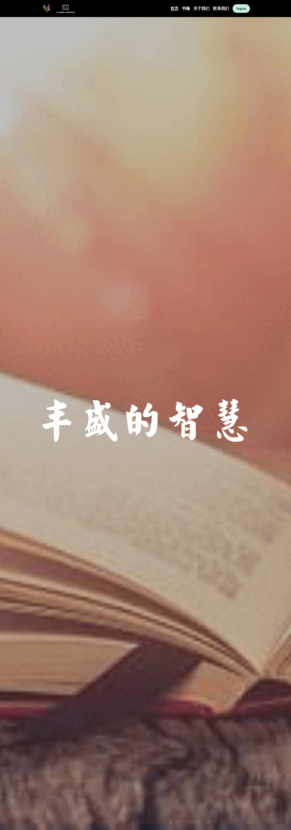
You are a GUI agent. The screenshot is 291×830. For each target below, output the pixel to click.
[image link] (58, 8)
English (241, 8)
